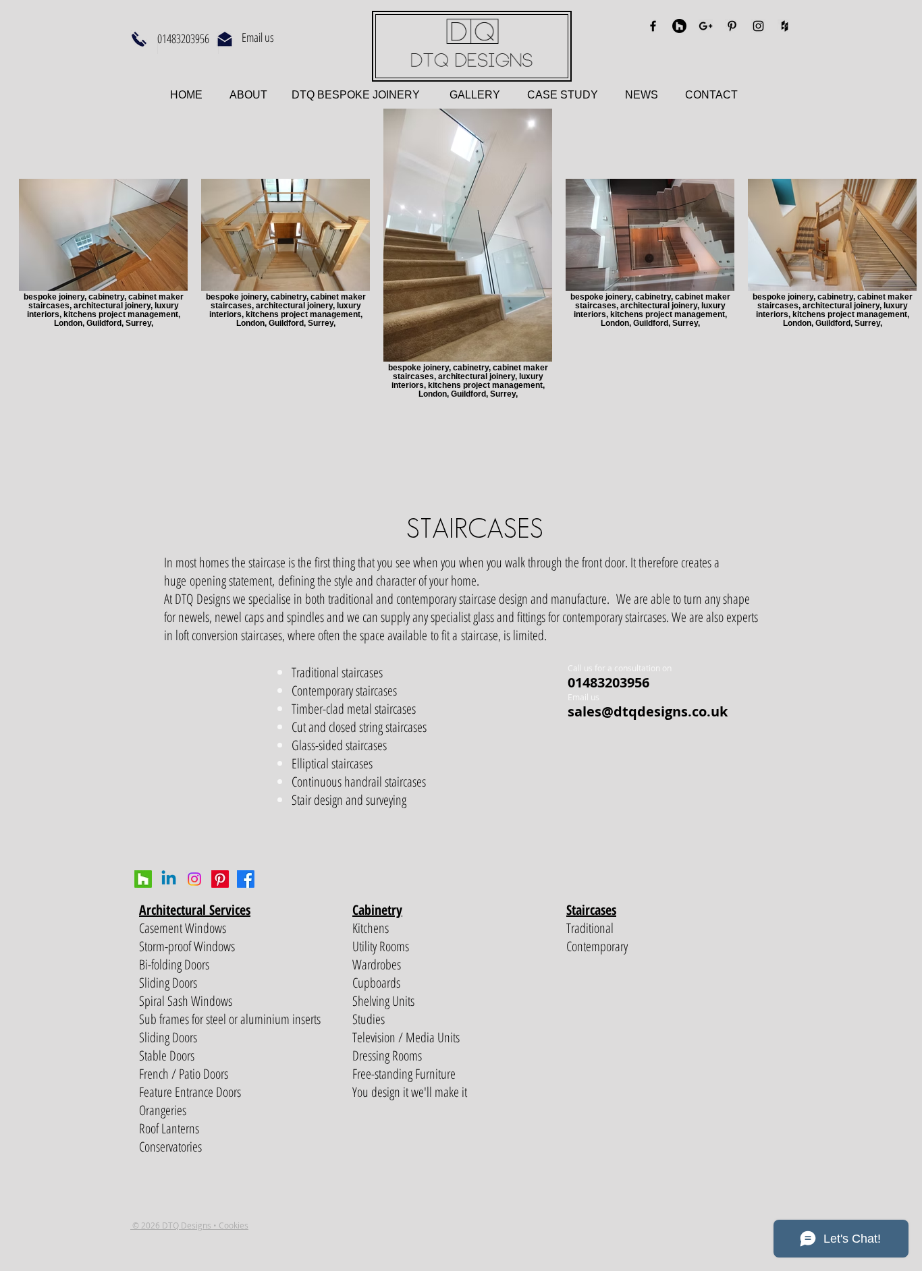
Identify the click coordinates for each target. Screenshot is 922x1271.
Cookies (233, 1225)
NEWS (641, 95)
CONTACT (711, 95)
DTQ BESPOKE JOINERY (354, 95)
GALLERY (475, 95)
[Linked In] (169, 879)
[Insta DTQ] (194, 879)
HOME (187, 95)
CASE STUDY (576, 95)
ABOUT (249, 95)
